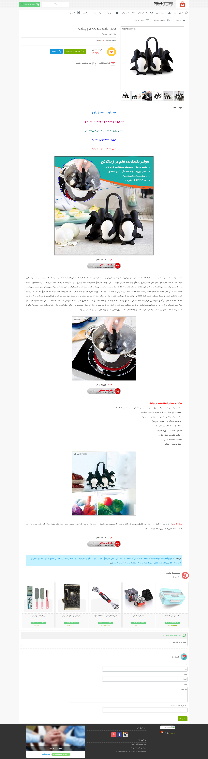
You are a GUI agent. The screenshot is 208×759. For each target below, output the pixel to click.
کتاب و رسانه (70, 12)
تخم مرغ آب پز (118, 563)
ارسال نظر (182, 719)
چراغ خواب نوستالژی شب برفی (71, 616)
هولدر (100, 558)
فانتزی (40, 558)
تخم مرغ (177, 563)
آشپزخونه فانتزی (160, 563)
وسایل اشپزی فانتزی (52, 558)
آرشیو (177, 577)
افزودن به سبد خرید (73, 51)
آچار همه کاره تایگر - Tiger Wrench (105, 616)
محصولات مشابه (159, 20)
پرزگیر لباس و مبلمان (38, 616)
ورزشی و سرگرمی (89, 12)
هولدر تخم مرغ (67, 558)
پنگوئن (169, 563)
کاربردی (34, 558)
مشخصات (178, 20)
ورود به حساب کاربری (60, 754)
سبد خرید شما (30, 4)
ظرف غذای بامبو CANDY (172, 616)
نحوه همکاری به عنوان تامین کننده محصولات (131, 752)
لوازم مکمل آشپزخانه (134, 558)
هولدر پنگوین (79, 558)
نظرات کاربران (139, 20)
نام (186, 664)
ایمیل (185, 674)
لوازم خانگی (178, 12)
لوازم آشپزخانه (166, 558)
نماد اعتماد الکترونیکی (138, 744)
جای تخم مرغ (109, 558)
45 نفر (54, 51)
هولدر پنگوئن (91, 558)
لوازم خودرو (125, 12)
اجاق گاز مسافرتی (138, 616)
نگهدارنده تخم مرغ (145, 563)
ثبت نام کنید (46, 754)
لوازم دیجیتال (143, 12)
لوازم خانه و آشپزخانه (152, 558)
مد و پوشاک (108, 12)
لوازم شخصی (161, 12)
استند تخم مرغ (130, 563)
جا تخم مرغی (120, 558)
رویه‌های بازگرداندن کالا (138, 748)
